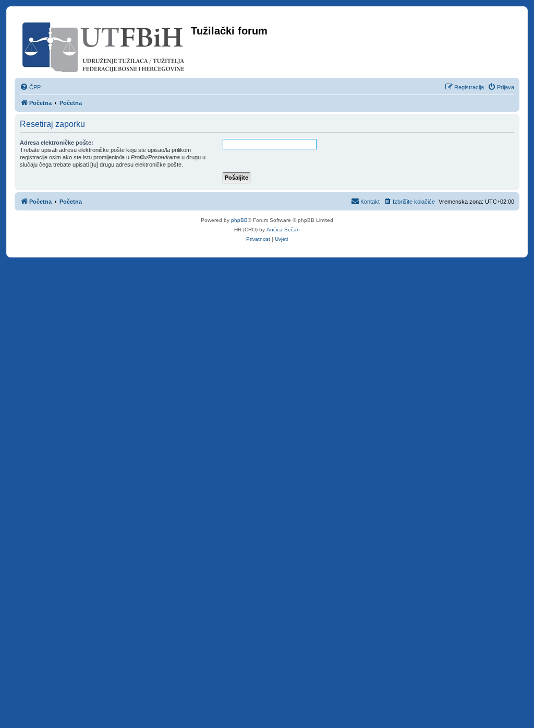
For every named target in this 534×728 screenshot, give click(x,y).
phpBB (239, 220)
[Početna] (104, 45)
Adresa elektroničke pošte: (56, 142)
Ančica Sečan (283, 229)
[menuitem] (30, 87)
